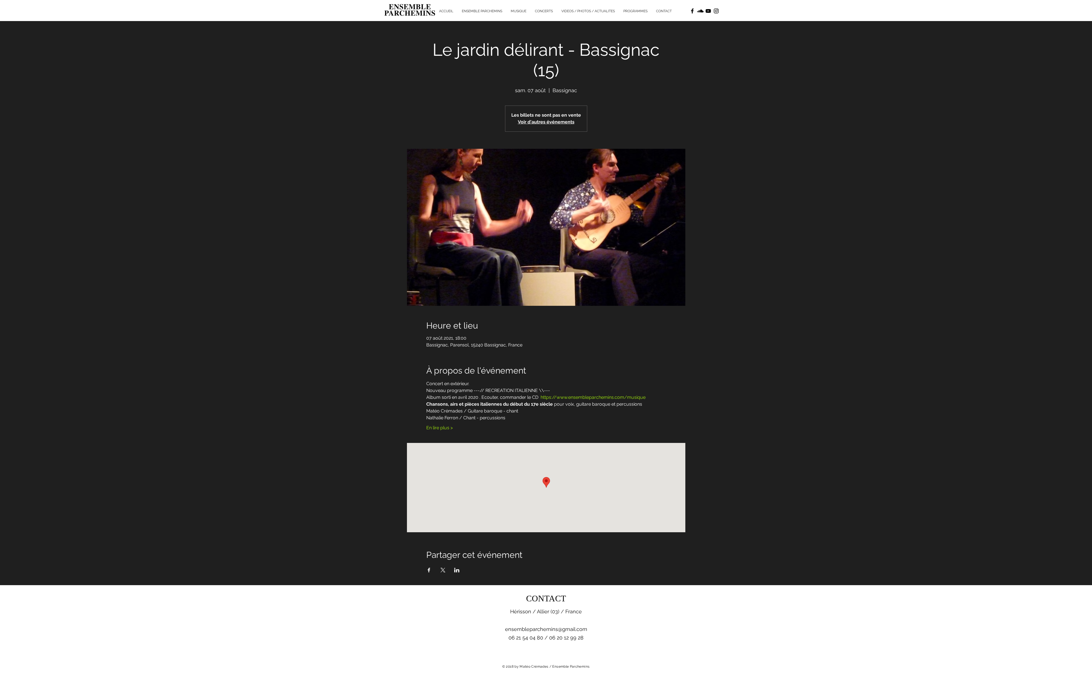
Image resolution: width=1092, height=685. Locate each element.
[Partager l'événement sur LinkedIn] (457, 570)
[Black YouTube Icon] (708, 11)
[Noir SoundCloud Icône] (700, 11)
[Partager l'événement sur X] (443, 570)
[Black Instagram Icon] (716, 11)
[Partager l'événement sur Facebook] (429, 570)
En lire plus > (439, 427)
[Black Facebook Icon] (692, 11)
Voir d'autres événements (546, 122)
